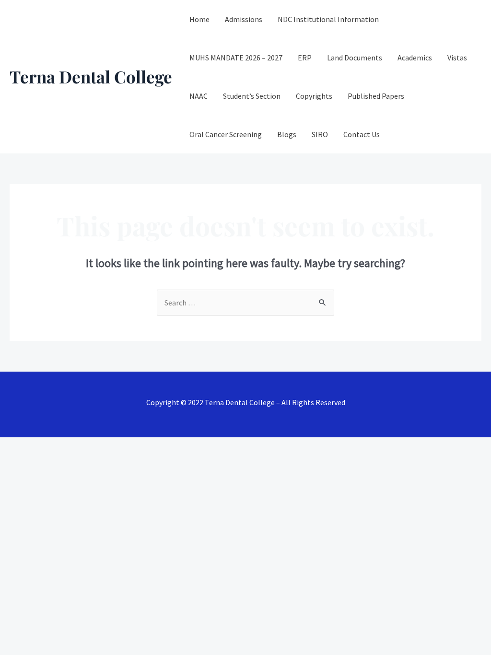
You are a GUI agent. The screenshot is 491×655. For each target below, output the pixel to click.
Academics (414, 57)
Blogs (286, 134)
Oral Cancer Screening (225, 134)
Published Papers (376, 96)
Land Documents (354, 57)
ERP (305, 57)
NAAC (198, 96)
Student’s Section (252, 96)
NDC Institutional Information (328, 19)
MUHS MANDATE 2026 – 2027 (235, 57)
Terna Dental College (91, 76)
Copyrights (314, 96)
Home (199, 19)
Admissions (243, 19)
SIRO (320, 134)
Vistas (457, 57)
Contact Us (361, 134)
